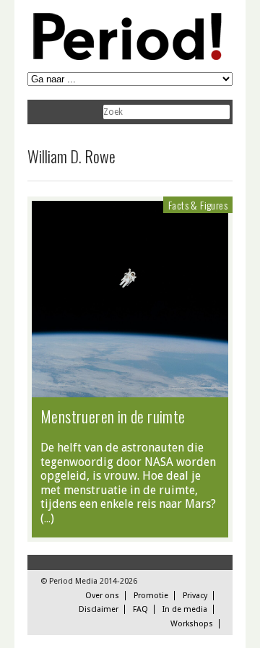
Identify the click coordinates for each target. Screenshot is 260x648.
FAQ (140, 609)
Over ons (102, 595)
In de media (184, 609)
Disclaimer (98, 609)
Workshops (191, 623)
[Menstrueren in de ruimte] (130, 390)
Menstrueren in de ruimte (113, 416)
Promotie (151, 595)
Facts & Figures (198, 204)
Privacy (195, 595)
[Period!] (124, 56)
